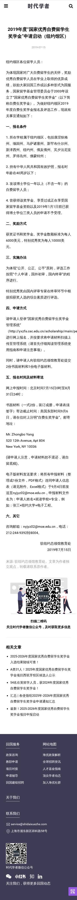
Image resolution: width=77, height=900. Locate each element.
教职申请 (12, 761)
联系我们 (13, 813)
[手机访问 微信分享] (72, 891)
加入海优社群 (52, 782)
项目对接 (12, 768)
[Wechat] (10, 876)
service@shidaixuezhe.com (29, 824)
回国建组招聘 (15, 782)
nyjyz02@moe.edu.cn (29, 493)
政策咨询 (12, 755)
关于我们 (13, 797)
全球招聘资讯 (52, 761)
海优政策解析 (52, 755)
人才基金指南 (52, 768)
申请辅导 (12, 775)
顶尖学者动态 (52, 775)
